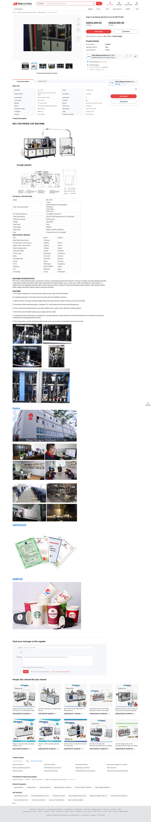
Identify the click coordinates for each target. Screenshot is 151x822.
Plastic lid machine (18, 771)
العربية (84, 811)
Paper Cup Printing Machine (56, 800)
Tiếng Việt (115, 811)
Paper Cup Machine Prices (21, 800)
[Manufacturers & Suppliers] (22, 3)
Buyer (98, 9)
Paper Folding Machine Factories (77, 796)
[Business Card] (136, 89)
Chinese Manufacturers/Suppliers (55, 809)
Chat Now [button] (127, 31)
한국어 (89, 811)
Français (53, 811)
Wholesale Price (78, 809)
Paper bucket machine (82, 764)
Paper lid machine (112, 767)
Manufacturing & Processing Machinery (26, 12)
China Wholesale (68, 809)
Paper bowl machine (49, 764)
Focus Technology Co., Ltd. (64, 815)
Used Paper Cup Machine (38, 800)
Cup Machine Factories (59, 796)
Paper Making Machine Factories (40, 796)
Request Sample (117, 36)
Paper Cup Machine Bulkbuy (75, 800)
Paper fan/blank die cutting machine (85, 771)
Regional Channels (96, 809)
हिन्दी (99, 811)
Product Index (105, 809)
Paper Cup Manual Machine (102, 787)
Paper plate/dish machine (51, 771)
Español (40, 811)
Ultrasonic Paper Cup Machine (83, 787)
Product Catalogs (37, 761)
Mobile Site (113, 809)
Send (25, 671)
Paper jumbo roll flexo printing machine (117, 771)
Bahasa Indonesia (124, 811)
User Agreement (85, 815)
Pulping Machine (31, 787)
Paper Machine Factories (20, 796)
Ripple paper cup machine (82, 767)
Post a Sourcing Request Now (61, 671)
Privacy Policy (101, 815)
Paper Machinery (42, 12)
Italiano (67, 811)
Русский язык (60, 811)
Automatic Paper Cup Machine (119, 796)
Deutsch (72, 811)
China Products (41, 809)
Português (46, 811)
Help (107, 9)
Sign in (136, 4)
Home (14, 12)
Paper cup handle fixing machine (21, 767)
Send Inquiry (99, 31)
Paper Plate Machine (45, 787)
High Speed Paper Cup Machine (62, 787)
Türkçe (109, 811)
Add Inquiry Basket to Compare (47, 73)
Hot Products (33, 809)
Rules (137, 9)
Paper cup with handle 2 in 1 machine (117, 764)
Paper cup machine (18, 764)
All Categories (18, 9)
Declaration (93, 815)
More (14, 803)
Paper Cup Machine (52, 12)
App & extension (117, 9)
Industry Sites (87, 809)
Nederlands (79, 811)
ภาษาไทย (104, 811)
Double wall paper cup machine (52, 767)
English (34, 811)
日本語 (94, 811)
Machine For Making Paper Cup (98, 796)
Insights (120, 809)
